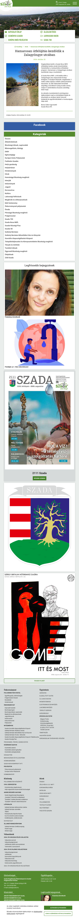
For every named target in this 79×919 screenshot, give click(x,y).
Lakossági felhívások (13, 197)
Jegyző (8, 187)
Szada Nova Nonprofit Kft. (13, 763)
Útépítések (9, 254)
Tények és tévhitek (12, 245)
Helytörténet (10, 168)
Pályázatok (8, 723)
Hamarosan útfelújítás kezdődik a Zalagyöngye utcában (48, 46)
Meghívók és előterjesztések (16, 200)
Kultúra (8, 193)
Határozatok (8, 718)
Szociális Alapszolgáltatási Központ (19, 238)
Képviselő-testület (10, 708)
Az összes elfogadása (58, 907)
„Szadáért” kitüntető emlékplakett (15, 797)
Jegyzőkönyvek (9, 716)
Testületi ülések (11, 248)
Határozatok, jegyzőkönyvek (13, 863)
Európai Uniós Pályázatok (15, 158)
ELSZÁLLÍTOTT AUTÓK (47, 727)
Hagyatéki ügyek (45, 735)
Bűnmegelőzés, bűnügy (14, 148)
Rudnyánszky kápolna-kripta (13, 813)
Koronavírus (9, 190)
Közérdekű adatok (10, 747)
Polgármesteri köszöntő (13, 781)
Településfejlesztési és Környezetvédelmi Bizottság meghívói (29, 242)
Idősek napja (8, 831)
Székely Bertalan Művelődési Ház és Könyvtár (23, 235)
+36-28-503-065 (11, 885)
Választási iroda (9, 858)
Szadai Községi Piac (13, 226)
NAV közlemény (11, 203)
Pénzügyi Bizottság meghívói (16, 213)
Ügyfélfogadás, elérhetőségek (13, 695)
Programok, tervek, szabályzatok (16, 742)
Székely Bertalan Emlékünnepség (14, 826)
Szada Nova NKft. (11, 222)
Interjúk (8, 180)
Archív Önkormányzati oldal (14, 896)
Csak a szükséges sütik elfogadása (58, 913)
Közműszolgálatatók (46, 723)
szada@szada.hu (13, 887)
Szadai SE (9, 229)
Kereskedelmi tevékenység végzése (52, 738)
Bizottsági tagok (10, 710)
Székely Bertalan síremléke (12, 809)
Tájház (7, 811)
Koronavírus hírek (46, 787)
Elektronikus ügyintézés (48, 704)
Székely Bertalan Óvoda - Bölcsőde (15, 735)
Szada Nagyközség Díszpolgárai (14, 795)
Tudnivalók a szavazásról (12, 846)
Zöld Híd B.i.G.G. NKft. (47, 784)
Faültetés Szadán (11, 161)
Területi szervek (45, 710)
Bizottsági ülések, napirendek (16, 145)
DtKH (7, 152)
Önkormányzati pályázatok (15, 206)
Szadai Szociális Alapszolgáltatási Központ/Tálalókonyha (22, 737)
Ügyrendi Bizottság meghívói (16, 251)
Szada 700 (9, 219)
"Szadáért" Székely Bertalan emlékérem (16, 799)
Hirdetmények (10, 171)
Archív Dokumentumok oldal (14, 900)
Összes (8, 139)
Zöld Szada (9, 258)
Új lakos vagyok (45, 699)
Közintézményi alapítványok (13, 787)
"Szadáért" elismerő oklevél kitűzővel (15, 801)
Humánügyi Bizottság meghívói (17, 177)
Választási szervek (10, 840)
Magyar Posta (44, 719)
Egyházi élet (8, 821)
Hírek (26, 46)
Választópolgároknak (11, 842)
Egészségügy (10, 155)
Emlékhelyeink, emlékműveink (13, 818)
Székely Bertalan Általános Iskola (14, 730)
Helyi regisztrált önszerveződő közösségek (17, 789)
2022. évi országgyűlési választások (17, 866)
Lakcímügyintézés (46, 707)
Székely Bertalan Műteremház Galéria (16, 807)
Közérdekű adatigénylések (12, 752)
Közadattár (8, 755)
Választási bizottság (11, 860)
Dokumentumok (9, 720)
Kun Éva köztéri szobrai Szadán (14, 816)
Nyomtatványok (45, 701)
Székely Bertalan (11, 232)
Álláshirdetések (11, 142)
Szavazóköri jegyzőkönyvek (13, 856)
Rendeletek (8, 700)
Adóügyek (43, 693)
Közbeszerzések (9, 760)
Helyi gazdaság (11, 164)
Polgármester (10, 216)
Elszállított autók (46, 696)
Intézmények (10, 184)
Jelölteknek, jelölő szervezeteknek (15, 844)
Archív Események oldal (12, 898)
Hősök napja (8, 828)
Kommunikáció (9, 774)
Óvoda (7, 209)
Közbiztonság (44, 721)
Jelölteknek (8, 854)
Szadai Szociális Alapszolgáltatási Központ (17, 728)
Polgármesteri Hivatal (11, 698)
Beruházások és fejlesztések (14, 758)
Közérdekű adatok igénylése (13, 750)
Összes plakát (39, 681)
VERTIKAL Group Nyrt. (47, 725)
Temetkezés (44, 732)
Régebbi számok (39, 478)
